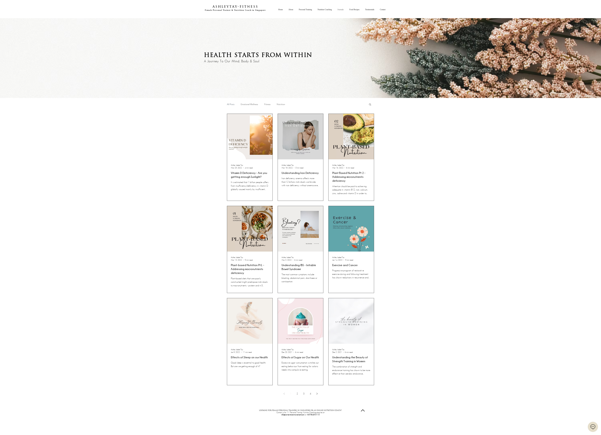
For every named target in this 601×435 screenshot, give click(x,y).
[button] (370, 104)
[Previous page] (284, 393)
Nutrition (281, 104)
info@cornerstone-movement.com (292, 415)
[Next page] (317, 393)
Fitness (267, 104)
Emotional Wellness (249, 104)
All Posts (230, 104)
